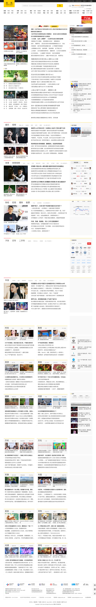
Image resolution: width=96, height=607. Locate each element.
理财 (12, 12)
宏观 (9, 12)
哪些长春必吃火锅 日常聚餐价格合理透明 (49, 384)
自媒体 (29, 241)
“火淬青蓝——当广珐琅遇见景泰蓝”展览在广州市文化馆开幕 (54, 460)
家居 (25, 12)
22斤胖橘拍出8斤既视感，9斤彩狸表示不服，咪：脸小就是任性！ (55, 538)
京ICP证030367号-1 (50, 588)
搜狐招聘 (35, 602)
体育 (7, 163)
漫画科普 (22, 545)
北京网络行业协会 (33, 584)
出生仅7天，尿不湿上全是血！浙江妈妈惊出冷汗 (51, 420)
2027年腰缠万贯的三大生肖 (12, 533)
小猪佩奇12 (25, 106)
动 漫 (5, 106)
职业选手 (55, 545)
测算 (13, 511)
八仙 (20, 106)
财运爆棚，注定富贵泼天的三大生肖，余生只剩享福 (18, 530)
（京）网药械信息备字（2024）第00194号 (71, 588)
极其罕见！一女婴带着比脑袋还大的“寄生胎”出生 (51, 423)
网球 (57, 163)
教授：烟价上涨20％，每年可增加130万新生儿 (50, 413)
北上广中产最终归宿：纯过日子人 (14, 354)
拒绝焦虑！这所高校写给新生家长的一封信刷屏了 (51, 354)
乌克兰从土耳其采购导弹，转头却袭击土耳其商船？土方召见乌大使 (23, 496)
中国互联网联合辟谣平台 (51, 593)
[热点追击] (80, 26)
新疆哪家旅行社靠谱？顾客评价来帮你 (15, 379)
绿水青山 (22, 100)
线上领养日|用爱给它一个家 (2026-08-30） (49, 533)
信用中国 (7, 593)
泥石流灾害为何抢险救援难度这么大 (51, 43)
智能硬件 (24, 280)
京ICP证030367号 (35, 588)
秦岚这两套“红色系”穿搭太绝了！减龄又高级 (16, 352)
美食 (40, 362)
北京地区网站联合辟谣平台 (37, 591)
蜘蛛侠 (10, 104)
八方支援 (33, 38)
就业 (63, 43)
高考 (46, 328)
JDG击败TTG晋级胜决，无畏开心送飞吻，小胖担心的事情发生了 (55, 567)
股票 (28, 202)
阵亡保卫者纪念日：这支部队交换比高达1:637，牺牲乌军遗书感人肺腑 (24, 499)
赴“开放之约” (58, 48)
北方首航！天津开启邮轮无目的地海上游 (15, 384)
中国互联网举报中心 (11, 584)
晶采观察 (44, 48)
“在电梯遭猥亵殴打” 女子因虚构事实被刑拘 (42, 99)
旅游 (48, 10)
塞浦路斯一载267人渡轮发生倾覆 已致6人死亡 (43, 81)
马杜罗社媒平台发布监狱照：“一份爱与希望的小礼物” (45, 84)
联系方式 (44, 602)
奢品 (30, 328)
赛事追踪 (64, 545)
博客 (78, 10)
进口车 (78, 262)
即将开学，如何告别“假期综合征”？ (47, 350)
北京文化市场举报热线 (65, 584)
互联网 (13, 280)
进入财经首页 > (47, 203)
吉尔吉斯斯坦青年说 (43, 50)
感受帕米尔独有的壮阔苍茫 (15, 83)
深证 (78, 201)
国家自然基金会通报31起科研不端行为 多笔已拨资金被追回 (47, 92)
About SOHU (49, 602)
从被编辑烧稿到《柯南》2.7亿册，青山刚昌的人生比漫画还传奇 (22, 569)
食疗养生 (55, 362)
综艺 (36, 125)
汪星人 (63, 511)
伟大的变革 (86, 22)
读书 (54, 440)
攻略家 (30, 362)
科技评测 (30, 280)
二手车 (22, 241)
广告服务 (40, 602)
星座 (7, 511)
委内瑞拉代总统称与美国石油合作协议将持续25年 (51, 501)
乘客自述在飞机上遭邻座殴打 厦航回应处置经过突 (44, 108)
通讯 (18, 280)
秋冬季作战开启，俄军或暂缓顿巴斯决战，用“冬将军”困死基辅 (21, 501)
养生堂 (19, 108)
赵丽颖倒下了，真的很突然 (12, 350)
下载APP (84, 1)
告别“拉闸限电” (56, 53)
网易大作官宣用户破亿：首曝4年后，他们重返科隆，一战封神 (54, 562)
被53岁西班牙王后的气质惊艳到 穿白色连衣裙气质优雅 (19, 345)
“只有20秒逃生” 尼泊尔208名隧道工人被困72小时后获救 (46, 79)
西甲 (47, 163)
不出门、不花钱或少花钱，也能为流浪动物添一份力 (51, 535)
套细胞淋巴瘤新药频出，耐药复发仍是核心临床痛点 (18, 423)
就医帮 (30, 396)
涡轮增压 (83, 262)
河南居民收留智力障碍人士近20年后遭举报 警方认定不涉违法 (47, 102)
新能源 (39, 12)
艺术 (63, 440)
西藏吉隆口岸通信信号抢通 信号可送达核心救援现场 (45, 64)
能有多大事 (16, 100)
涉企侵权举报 (88, 597)
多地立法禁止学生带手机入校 (45, 345)
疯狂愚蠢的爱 (16, 104)
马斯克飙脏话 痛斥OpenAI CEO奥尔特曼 (42, 86)
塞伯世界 (11, 106)
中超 (32, 163)
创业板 (83, 201)
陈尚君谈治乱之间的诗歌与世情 (13, 467)
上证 (73, 201)
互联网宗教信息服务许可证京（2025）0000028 (72, 593)
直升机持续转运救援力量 (44, 46)
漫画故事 (14, 545)
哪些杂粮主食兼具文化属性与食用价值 (48, 386)
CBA (28, 163)
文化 (61, 10)
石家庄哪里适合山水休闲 (11, 389)
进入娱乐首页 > (47, 125)
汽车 (7, 241)
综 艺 (5, 108)
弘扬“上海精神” (42, 38)
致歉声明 (64, 475)
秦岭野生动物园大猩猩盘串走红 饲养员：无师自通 (44, 117)
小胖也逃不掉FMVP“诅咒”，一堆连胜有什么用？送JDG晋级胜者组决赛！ (57, 572)
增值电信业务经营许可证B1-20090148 (13, 588)
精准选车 (89, 262)
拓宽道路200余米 (47, 41)
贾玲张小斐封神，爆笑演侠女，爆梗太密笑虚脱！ (84, 430)
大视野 (87, 10)
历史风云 (31, 475)
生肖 (30, 511)
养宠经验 (47, 511)
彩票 (78, 12)
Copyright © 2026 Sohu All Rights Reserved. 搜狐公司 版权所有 (48, 604)
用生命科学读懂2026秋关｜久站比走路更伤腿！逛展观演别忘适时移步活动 (25, 413)
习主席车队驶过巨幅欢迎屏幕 (55, 38)
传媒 (54, 475)
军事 (9, 10)
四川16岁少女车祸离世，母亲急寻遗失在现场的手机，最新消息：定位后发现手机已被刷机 (62, 499)
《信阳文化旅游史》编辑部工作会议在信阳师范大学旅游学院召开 (22, 381)
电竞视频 (47, 545)
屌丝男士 (21, 102)
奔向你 (25, 102)
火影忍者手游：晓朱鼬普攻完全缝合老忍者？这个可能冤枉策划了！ (23, 562)
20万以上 (89, 260)
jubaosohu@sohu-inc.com (77, 597)
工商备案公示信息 (49, 591)
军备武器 (22, 475)
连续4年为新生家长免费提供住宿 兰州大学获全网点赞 (45, 113)
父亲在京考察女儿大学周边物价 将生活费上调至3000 (52, 347)
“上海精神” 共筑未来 (45, 53)
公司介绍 (54, 602)
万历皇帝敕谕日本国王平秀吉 (12, 457)
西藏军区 (37, 43)
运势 (21, 511)
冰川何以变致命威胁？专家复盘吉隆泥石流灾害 (43, 66)
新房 (22, 12)
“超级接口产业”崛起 (36, 41)
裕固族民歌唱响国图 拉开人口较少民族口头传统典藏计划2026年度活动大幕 (58, 457)
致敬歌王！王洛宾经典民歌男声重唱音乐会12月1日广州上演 (54, 465)
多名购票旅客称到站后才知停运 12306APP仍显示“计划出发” (47, 95)
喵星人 (55, 511)
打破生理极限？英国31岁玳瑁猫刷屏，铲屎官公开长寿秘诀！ (54, 528)
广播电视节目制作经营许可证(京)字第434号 (71, 590)
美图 (40, 125)
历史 (65, 10)
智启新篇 (51, 48)
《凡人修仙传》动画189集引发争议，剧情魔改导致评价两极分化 (22, 572)
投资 (32, 43)
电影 (32, 125)
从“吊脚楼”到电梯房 (57, 46)
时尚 (7, 328)
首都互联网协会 (77, 584)
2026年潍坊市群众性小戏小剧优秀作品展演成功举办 (52, 462)
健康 (52, 12)
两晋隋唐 (22, 440)
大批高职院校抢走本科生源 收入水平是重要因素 (44, 97)
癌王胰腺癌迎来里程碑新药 (45, 492)
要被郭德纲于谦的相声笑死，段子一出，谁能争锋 (84, 425)
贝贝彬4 (16, 106)
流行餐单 (47, 362)
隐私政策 (59, 602)
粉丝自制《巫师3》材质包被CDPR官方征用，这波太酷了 (53, 565)
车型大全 (35, 241)
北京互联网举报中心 (22, 584)
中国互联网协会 (55, 584)
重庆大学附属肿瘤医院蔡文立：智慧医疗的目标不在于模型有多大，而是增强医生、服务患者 (29, 420)
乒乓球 (52, 163)
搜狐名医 (22, 396)
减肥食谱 (64, 362)
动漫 (61, 12)
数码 (44, 280)
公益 (91, 10)
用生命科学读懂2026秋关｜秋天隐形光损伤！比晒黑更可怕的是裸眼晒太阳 (25, 418)
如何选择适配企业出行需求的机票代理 (15, 386)
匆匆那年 (15, 102)
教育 (48, 12)
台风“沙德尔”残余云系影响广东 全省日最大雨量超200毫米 (46, 71)
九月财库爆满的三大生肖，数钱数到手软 (15, 528)
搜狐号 (74, 337)
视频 (35, 10)
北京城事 (72, 25)
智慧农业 (60, 55)
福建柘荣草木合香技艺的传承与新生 (47, 467)
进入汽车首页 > (48, 241)
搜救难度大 (57, 41)
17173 (87, 12)
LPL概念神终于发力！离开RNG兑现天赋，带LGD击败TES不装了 (55, 569)
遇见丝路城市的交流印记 (37, 55)
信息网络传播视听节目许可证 (68, 591)
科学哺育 (55, 396)
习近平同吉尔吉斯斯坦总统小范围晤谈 (41, 34)
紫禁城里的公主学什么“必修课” (13, 462)
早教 (46, 396)
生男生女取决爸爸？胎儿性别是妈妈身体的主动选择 (51, 416)
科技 (7, 280)
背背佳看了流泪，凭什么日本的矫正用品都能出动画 (18, 565)
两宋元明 (31, 440)
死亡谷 (10, 100)
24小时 (74, 10)
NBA (25, 10)
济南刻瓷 (33, 46)
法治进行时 (24, 108)
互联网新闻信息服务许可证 (37, 590)
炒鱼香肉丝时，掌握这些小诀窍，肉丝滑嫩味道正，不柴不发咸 (54, 381)
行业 (34, 203)
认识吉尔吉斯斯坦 (61, 50)
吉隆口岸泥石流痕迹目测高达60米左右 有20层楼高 (44, 61)
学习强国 (86, 18)
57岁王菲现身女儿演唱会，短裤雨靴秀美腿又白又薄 (19, 347)
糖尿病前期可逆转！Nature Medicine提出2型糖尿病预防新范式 (21, 416)
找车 (89, 243)
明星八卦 (21, 125)
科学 (40, 280)
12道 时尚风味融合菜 (43, 379)
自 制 (5, 102)
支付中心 (31, 602)
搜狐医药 (14, 396)
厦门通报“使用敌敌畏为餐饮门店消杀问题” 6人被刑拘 (45, 68)
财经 (7, 202)
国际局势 (14, 475)
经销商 (41, 241)
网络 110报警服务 (43, 584)
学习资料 (64, 328)
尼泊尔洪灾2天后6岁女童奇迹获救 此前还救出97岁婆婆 (46, 77)
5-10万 (73, 260)
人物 (21, 328)
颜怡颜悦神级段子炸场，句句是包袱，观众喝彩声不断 (84, 408)
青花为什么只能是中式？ (14, 85)
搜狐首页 (9, 3)
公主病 (10, 102)
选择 (15, 108)
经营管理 (39, 203)
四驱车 (73, 262)
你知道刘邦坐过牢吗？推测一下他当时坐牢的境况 (18, 460)
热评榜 (74, 12)
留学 (54, 328)
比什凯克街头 (34, 53)
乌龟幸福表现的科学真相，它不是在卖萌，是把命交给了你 (53, 530)
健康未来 (52, 50)
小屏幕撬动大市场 (36, 48)
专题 (12, 10)
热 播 (5, 100)
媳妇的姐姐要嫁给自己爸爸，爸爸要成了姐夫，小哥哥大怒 (84, 420)
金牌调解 (11, 108)
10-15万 (78, 260)
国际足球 (38, 163)
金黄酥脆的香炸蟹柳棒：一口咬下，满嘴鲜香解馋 (51, 389)
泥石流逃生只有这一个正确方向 (16, 88)
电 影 (5, 104)
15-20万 (83, 260)
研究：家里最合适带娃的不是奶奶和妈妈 (48, 418)
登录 (91, 1)
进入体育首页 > (64, 163)
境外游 (22, 362)
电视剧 (39, 10)
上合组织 (33, 50)
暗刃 (26, 100)
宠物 (40, 511)
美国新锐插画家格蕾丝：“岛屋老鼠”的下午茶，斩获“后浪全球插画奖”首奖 (24, 567)
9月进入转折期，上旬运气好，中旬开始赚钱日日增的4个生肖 (21, 538)
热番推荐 (31, 545)
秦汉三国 (14, 440)
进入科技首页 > (51, 280)
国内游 (13, 362)
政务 (91, 12)
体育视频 (16, 163)
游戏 (65, 12)
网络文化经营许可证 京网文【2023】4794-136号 (15, 590)
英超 (22, 10)
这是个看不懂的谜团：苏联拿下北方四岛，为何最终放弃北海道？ (22, 465)
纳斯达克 (89, 201)
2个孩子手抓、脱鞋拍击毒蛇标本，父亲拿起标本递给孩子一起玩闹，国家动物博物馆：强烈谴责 (63, 496)
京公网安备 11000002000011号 (13, 591)
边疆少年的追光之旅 (51, 55)
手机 (35, 280)
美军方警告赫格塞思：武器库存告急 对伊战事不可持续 (19, 494)
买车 (35, 12)
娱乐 (7, 125)
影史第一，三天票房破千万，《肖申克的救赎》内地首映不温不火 (55, 494)
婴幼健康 (64, 396)
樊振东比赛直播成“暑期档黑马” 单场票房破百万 (43, 110)
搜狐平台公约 (64, 602)
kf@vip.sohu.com (61, 597)
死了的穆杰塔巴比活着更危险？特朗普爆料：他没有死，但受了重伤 (23, 492)
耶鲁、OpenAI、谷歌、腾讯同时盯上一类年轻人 (51, 352)
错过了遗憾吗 (24, 104)
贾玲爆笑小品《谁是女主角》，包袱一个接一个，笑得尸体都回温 (84, 414)
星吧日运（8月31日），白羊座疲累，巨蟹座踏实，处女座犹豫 (21, 535)
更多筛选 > (89, 257)
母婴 (52, 10)
